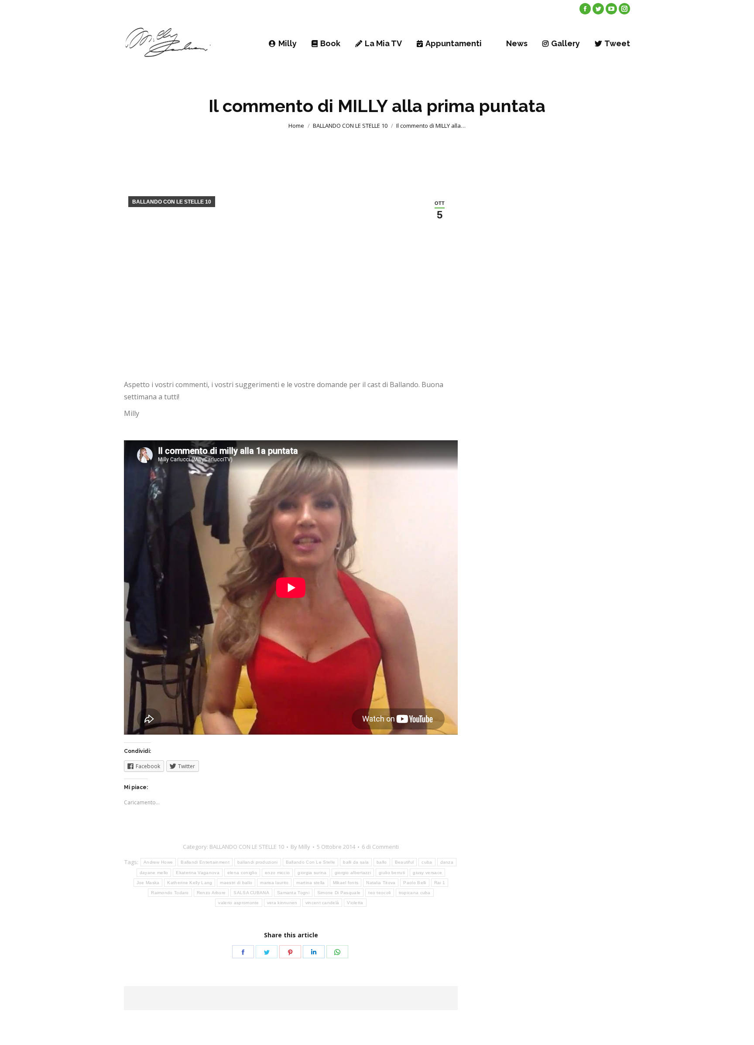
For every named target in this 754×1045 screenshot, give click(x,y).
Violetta (355, 902)
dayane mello (154, 872)
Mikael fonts (346, 882)
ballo (382, 862)
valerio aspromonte (238, 902)
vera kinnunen (282, 902)
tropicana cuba (415, 892)
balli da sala (356, 862)
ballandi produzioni (257, 862)
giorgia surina (312, 872)
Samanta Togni (293, 892)
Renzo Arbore (211, 892)
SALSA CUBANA (251, 892)
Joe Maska (148, 882)
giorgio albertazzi (353, 872)
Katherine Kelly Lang (189, 882)
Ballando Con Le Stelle (311, 862)
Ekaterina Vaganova (197, 872)
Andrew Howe (158, 862)
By (300, 847)
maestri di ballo (236, 882)
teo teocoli (379, 892)
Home (296, 125)
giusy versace (427, 872)
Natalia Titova (380, 882)
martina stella (310, 882)
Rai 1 (440, 882)
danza (447, 862)
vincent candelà (322, 902)
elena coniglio (242, 872)
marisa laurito (274, 882)
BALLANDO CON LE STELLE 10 (350, 125)
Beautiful (404, 862)
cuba (427, 862)
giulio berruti (392, 872)
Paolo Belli (414, 882)
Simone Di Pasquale (338, 892)
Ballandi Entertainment (205, 862)
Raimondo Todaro (170, 892)
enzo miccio (277, 872)
